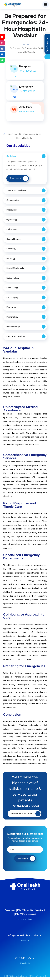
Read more (15, 178)
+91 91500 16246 (27, 91)
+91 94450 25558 (27, 71)
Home (26, 44)
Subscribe (23, 858)
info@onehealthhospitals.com (25, 935)
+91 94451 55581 (27, 111)
